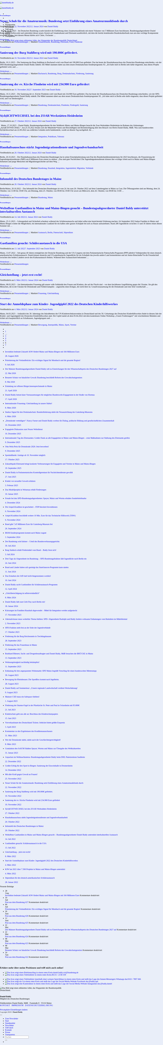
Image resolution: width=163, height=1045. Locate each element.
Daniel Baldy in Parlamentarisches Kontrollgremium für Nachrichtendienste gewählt (39, 472)
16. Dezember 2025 (13, 425)
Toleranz (60, 136)
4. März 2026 (10, 416)
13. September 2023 (13, 658)
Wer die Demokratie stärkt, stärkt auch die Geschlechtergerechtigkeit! (33, 740)
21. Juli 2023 (10, 710)
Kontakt (8, 1030)
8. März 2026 (10, 408)
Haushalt (51, 168)
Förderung (80, 73)
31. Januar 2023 (11, 753)
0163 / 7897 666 (134, 979)
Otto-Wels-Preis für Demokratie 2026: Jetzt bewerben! (27, 447)
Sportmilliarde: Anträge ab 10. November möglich (25, 455)
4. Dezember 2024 (12, 503)
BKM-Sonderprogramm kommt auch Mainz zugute (26, 533)
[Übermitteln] (6, 1040)
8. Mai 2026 (10, 382)
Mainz (50, 197)
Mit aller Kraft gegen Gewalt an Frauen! (21, 774)
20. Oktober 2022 (12, 822)
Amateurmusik (44, 42)
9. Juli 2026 (10, 365)
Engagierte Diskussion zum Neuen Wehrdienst (24, 429)
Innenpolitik (53, 325)
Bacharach (42, 73)
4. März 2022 (10, 865)
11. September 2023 (13, 666)
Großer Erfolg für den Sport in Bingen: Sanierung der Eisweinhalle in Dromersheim (38, 766)
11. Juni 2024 (10, 572)
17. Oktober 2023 (12, 632)
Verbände (89, 168)
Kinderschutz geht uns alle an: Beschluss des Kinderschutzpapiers (31, 714)
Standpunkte (10, 25)
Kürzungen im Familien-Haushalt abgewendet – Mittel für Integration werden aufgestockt (41, 610)
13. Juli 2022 (10, 848)
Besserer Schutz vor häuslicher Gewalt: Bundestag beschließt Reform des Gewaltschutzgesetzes (43, 377)
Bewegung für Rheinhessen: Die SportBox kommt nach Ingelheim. (32, 679)
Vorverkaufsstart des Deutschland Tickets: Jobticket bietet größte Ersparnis (35, 723)
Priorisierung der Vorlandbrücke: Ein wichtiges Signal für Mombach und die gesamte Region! (42, 360)
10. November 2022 (13, 796)
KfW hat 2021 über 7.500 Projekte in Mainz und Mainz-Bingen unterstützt (35, 869)
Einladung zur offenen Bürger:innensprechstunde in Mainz (28, 386)
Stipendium (68, 232)
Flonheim (65, 105)
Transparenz (10, 1034)
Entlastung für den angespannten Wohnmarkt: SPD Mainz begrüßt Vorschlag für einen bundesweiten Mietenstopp (51, 671)
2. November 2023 (12, 623)
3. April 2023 (10, 727)
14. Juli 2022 (10, 839)
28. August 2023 (11, 684)
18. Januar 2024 (11, 606)
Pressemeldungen (5, 15)
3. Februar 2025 (11, 485)
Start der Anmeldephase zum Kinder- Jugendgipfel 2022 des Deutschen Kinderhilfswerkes (59, 304)
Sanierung (89, 73)
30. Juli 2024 (10, 546)
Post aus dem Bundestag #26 (16, 916)
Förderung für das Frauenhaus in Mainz (21, 645)
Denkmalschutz (68, 73)
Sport (67, 325)
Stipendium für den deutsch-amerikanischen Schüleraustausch (30, 878)
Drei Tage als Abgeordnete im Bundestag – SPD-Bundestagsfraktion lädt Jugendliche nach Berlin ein (45, 559)
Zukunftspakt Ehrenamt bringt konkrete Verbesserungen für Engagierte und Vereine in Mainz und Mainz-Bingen (50, 464)
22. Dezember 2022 (13, 761)
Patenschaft (58, 232)
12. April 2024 (11, 589)
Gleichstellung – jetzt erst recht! (21, 274)
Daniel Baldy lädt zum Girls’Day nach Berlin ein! (25, 602)
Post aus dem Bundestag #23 (16, 943)
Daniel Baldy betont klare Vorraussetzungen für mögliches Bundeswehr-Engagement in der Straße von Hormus (50, 395)
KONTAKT (5, 1005)
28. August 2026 (11, 356)
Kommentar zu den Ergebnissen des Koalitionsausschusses (28, 731)
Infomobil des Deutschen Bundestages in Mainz (31, 179)
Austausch (42, 232)
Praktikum (52, 136)
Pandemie (78, 42)
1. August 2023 (11, 701)
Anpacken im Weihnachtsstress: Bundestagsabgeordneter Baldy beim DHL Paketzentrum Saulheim (45, 757)
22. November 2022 (13, 787)
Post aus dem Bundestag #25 (16, 923)
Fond (71, 42)
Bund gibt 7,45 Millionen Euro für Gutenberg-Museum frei (29, 524)
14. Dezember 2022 (13, 770)
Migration (81, 168)
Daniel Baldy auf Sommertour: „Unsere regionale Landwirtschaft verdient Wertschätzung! (41, 688)
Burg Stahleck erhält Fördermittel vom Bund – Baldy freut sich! (30, 550)
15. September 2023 (13, 649)
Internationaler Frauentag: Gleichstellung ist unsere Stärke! (28, 403)
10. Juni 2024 (10, 580)
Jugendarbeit (71, 168)
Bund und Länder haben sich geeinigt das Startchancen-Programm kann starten (37, 567)
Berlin (49, 232)
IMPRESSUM (17, 1005)
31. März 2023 (11, 735)
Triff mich (9, 29)
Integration (42, 136)
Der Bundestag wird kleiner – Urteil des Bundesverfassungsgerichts (32, 541)
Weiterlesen (6, 40)
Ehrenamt (64, 42)
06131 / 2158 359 (59, 975)
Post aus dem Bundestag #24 (16, 936)
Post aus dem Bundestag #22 (16, 957)
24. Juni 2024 (10, 563)
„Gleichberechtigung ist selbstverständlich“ (22, 593)
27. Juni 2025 (10, 477)
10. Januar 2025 (11, 494)
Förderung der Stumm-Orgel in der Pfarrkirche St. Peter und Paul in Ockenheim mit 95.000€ (42, 705)
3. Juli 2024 (10, 554)
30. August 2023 (11, 675)
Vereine (73, 325)
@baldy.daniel (106, 984)
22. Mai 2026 (10, 373)
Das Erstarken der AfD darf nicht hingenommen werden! (28, 576)
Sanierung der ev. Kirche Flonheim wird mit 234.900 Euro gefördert (44, 84)
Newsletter (9, 1025)
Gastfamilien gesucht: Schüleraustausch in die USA (33, 243)
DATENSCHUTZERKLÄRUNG (39, 1005)
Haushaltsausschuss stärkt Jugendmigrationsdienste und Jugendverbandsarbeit (51, 147)
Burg (59, 73)
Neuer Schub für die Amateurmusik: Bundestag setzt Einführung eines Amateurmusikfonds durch (64, 21)
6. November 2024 (12, 511)
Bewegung (42, 325)
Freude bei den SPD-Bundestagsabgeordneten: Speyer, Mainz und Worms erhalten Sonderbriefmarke (45, 498)
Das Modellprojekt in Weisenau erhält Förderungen (25, 490)
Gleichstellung (53, 293)
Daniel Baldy (52, 26)
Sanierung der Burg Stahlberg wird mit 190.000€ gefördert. (39, 52)
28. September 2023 (13, 641)
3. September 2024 (12, 537)
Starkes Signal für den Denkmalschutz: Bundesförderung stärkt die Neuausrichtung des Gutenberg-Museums (48, 412)
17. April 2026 (11, 399)
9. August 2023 (11, 692)
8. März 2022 (10, 856)
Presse (7, 1032)
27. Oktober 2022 (12, 813)
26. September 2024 (13, 528)
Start (7, 1021)
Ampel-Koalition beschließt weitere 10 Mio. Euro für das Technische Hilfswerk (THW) (40, 516)
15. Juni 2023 (10, 718)
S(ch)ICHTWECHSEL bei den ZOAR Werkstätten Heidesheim (41, 115)
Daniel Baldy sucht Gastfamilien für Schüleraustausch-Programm (31, 585)
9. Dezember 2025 (12, 442)
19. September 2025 (13, 468)
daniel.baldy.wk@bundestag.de (65, 972)
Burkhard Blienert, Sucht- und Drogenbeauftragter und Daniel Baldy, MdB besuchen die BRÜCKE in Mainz (49, 654)
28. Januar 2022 (11, 882)
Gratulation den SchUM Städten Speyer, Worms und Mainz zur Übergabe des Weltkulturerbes (43, 748)
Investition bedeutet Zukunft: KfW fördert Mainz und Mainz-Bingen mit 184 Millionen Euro (42, 352)
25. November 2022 (13, 779)
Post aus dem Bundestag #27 (16, 902)
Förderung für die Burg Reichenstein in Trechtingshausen (28, 636)
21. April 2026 (11, 390)
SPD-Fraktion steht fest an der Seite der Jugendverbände (27, 628)
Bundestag (55, 42)
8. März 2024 (10, 597)
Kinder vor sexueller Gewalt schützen (20, 481)
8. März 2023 (10, 744)
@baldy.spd (93, 981)
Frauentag (42, 293)
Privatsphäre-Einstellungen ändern (14, 1010)
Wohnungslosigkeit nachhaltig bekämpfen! (22, 662)
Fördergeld (74, 105)
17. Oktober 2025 (12, 459)
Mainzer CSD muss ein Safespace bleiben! (22, 697)
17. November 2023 (13, 615)
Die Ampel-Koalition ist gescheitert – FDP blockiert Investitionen (31, 507)
